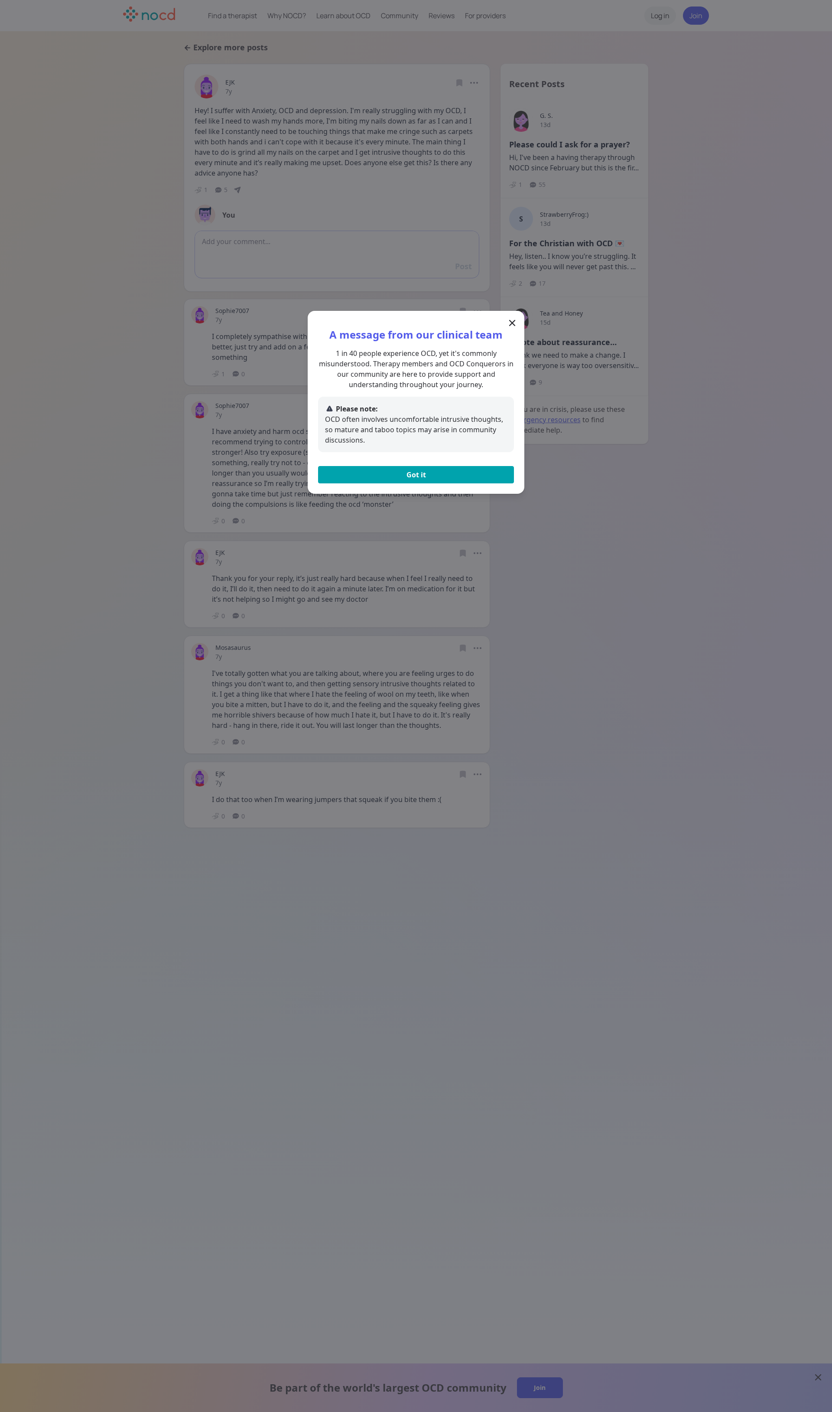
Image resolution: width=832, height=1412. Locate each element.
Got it (416, 474)
